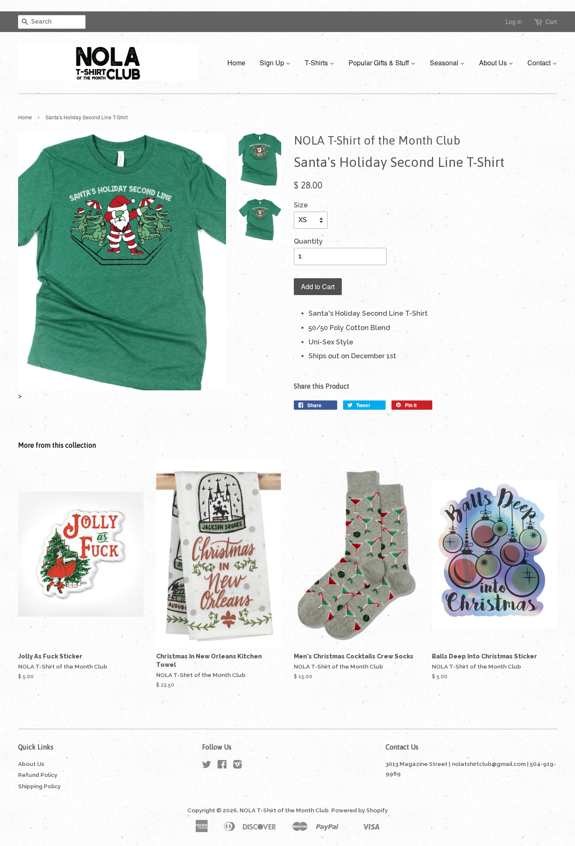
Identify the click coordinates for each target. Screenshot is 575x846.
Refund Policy (37, 774)
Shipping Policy (39, 786)
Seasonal (445, 62)
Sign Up (273, 62)
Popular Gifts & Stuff (380, 62)
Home (236, 62)
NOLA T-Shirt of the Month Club (284, 810)
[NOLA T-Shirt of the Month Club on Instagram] (237, 766)
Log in (514, 21)
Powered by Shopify (359, 810)
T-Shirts (317, 62)
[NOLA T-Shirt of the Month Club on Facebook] (222, 766)
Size (301, 205)
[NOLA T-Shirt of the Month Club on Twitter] (206, 766)
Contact (539, 62)
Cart (551, 21)
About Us (493, 62)
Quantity (308, 241)
